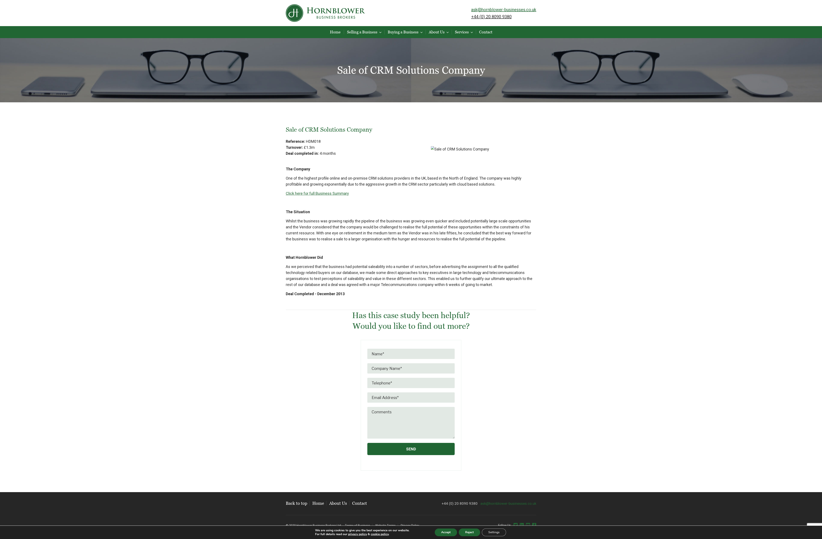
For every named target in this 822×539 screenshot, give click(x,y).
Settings (494, 532)
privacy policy (357, 534)
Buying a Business (403, 32)
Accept (446, 532)
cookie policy (380, 534)
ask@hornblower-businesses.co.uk (503, 9)
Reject (469, 532)
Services (462, 32)
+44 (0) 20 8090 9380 (491, 16)
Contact (485, 32)
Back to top (296, 503)
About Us (437, 32)
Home (335, 32)
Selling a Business (362, 32)
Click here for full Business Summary (317, 193)
